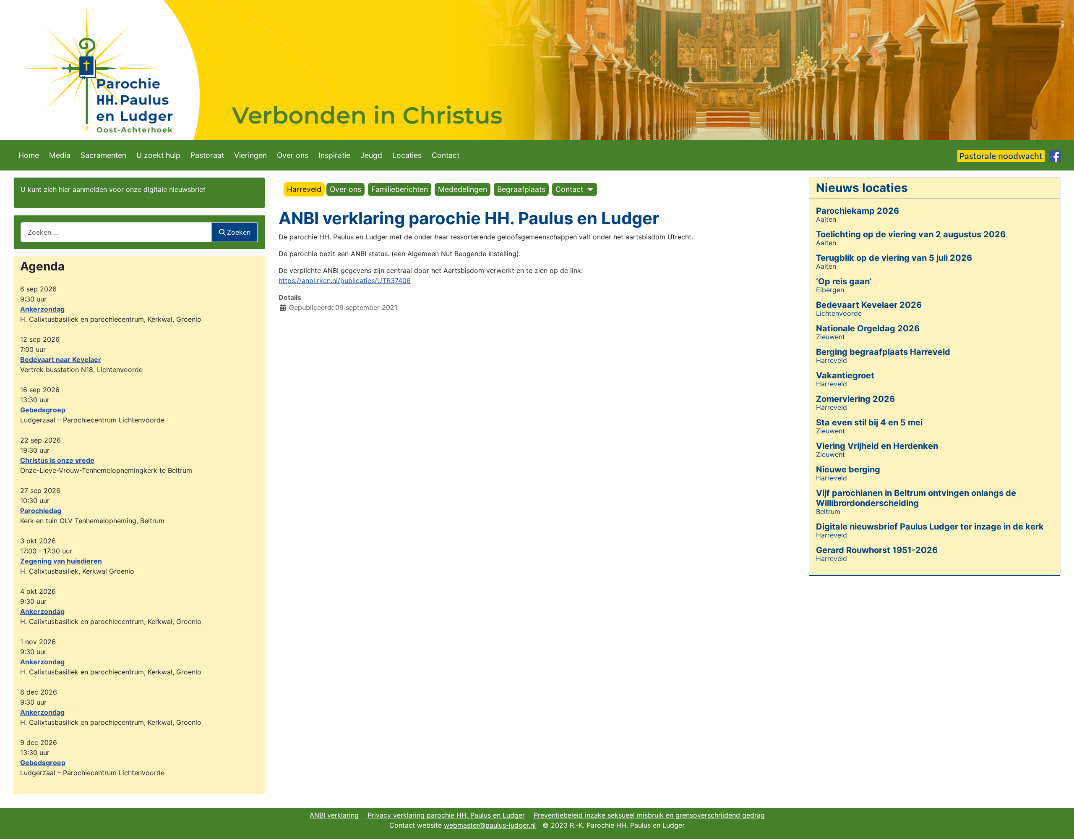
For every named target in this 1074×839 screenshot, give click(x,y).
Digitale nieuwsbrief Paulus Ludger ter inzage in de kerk (930, 527)
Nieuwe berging (848, 469)
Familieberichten (399, 189)
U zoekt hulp (158, 155)
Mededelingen (462, 189)
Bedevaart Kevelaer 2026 (869, 305)
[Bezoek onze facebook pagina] (1055, 156)
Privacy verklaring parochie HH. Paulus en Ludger (446, 815)
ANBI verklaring (334, 815)
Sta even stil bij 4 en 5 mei (869, 422)
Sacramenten (103, 155)
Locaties (407, 155)
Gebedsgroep (42, 410)
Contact (445, 155)
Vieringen (250, 155)
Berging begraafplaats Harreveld (883, 352)
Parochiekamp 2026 (857, 211)
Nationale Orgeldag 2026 (868, 328)
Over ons (292, 155)
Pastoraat (207, 155)
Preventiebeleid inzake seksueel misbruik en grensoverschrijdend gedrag (649, 815)
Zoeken (238, 232)
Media (59, 155)
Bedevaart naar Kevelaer (60, 359)
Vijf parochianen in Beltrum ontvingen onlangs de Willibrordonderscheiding (916, 498)
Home (28, 155)
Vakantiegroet (845, 375)
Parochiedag (40, 510)
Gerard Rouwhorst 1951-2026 (877, 550)
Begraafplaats (521, 189)
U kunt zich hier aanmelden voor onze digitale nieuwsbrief (113, 189)
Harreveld (304, 189)
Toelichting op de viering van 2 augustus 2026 (911, 234)
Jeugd (371, 155)
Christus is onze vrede (57, 460)
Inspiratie (334, 155)
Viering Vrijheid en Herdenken (877, 446)
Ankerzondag (42, 309)
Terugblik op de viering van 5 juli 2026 (894, 258)
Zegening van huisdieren (61, 561)
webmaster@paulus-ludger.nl (490, 825)
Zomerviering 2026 (855, 399)
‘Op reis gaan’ (844, 281)
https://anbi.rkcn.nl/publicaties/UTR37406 (345, 280)
